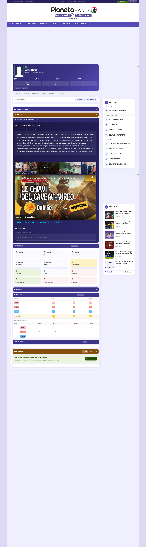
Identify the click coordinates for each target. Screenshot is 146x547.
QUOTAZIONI (113, 125)
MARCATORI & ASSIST (116, 148)
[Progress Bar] (26, 171)
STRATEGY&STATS (115, 130)
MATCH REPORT (114, 159)
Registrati (123, 1)
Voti (85, 342)
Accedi (133, 1)
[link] (18, 178)
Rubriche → (129, 272)
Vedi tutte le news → (111, 272)
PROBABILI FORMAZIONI (117, 110)
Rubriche (43, 24)
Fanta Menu (31, 24)
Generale (74, 246)
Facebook (20, 1)
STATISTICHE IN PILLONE (117, 164)
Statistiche (65, 24)
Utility (19, 24)
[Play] (16, 172)
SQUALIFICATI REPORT (117, 135)
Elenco (91, 351)
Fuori (86, 246)
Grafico (85, 351)
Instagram (30, 1)
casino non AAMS (112, 115)
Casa (80, 246)
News (54, 24)
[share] (92, 177)
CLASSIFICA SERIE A (116, 154)
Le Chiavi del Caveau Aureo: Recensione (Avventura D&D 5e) (49, 178)
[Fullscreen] (35, 172)
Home (11, 24)
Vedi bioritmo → (90, 358)
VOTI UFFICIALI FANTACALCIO (119, 143)
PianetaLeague (80, 24)
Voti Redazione (89, 295)
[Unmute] (19, 172)
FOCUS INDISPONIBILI (116, 119)
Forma (91, 246)
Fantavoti (80, 295)
